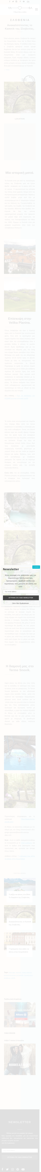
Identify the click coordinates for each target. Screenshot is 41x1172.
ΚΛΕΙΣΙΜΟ (36, 567)
